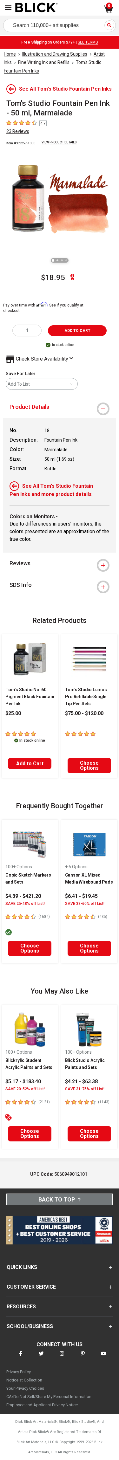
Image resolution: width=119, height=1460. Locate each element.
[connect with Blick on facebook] (20, 1357)
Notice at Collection (24, 1380)
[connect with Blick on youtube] (103, 1357)
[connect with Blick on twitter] (41, 1357)
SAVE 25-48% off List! (25, 903)
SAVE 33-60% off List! (84, 903)
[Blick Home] (36, 8)
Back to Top (56, 1199)
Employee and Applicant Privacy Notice (42, 1404)
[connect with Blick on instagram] (62, 1357)
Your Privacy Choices (25, 1388)
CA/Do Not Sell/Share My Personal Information (48, 1396)
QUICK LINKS (22, 1267)
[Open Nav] (8, 7)
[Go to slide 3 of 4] (62, 260)
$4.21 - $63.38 (81, 1081)
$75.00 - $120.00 (84, 713)
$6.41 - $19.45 (81, 896)
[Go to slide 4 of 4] (66, 260)
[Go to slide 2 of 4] (57, 260)
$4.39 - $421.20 (23, 896)
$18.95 (53, 277)
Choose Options (89, 765)
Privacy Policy (18, 1371)
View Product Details (59, 142)
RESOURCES (21, 1307)
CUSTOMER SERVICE (31, 1287)
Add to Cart (29, 764)
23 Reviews (17, 131)
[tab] (59, 407)
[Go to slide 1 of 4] (53, 260)
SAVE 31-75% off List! (84, 1089)
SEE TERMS (88, 42)
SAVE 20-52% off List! (25, 1089)
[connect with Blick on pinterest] (82, 1357)
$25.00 (13, 713)
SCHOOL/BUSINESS (30, 1326)
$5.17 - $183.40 (23, 1081)
